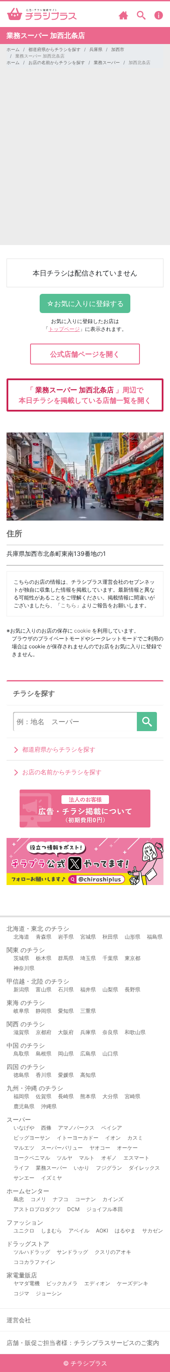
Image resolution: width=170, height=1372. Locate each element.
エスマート (136, 1157)
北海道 (21, 936)
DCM (73, 1209)
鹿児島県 (24, 1106)
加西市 (117, 49)
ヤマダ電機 (27, 1283)
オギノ (109, 1157)
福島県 (155, 936)
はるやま (125, 1230)
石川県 (66, 989)
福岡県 (21, 1096)
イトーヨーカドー (78, 1137)
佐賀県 (43, 1096)
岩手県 (66, 936)
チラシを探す (147, 721)
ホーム (13, 49)
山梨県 (110, 989)
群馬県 (66, 958)
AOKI (102, 1230)
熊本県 (88, 1096)
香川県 (43, 1075)
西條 (46, 1127)
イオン (113, 1137)
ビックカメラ (62, 1283)
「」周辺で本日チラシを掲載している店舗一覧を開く (85, 395)
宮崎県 (132, 1096)
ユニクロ (24, 1230)
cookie (82, 630)
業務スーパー (107, 62)
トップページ (64, 329)
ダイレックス (144, 1167)
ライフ (21, 1167)
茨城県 (21, 958)
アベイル (78, 1230)
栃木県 (43, 958)
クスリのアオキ (113, 1252)
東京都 (132, 958)
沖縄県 (49, 1106)
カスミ (135, 1137)
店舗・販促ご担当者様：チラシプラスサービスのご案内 (83, 1342)
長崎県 (66, 1096)
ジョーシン (49, 1293)
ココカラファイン (34, 1262)
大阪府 (66, 1032)
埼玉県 (88, 958)
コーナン (85, 1199)
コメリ (38, 1199)
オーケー (127, 1147)
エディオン (97, 1283)
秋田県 (110, 936)
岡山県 (66, 1053)
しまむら (51, 1230)
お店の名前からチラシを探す (56, 62)
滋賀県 (21, 1032)
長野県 (132, 989)
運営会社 (19, 1320)
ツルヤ (64, 1157)
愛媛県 (66, 1075)
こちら (68, 605)
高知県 (88, 1075)
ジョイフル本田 (104, 1209)
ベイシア (111, 1127)
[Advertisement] (85, 160)
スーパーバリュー (62, 1147)
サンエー (24, 1178)
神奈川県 (24, 968)
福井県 (88, 989)
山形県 (132, 936)
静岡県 (43, 1011)
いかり (81, 1167)
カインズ (112, 1199)
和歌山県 (135, 1032)
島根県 (43, 1053)
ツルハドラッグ (32, 1252)
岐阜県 (21, 1011)
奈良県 (110, 1032)
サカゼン (152, 1230)
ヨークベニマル (32, 1157)
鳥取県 (21, 1053)
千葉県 (110, 958)
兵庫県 (95, 49)
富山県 (43, 989)
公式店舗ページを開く (85, 354)
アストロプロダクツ (37, 1209)
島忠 (19, 1199)
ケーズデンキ (132, 1283)
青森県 (43, 936)
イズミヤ (51, 1178)
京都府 (43, 1032)
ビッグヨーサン (32, 1137)
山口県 (110, 1053)
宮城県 (88, 936)
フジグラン (109, 1167)
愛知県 (66, 1011)
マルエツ (24, 1147)
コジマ (21, 1293)
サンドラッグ (72, 1252)
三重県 (88, 1011)
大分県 (110, 1096)
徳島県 (21, 1075)
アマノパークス (76, 1127)
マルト (87, 1157)
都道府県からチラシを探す (54, 49)
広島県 (88, 1053)
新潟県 (21, 989)
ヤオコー (99, 1147)
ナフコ (60, 1199)
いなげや (24, 1127)
